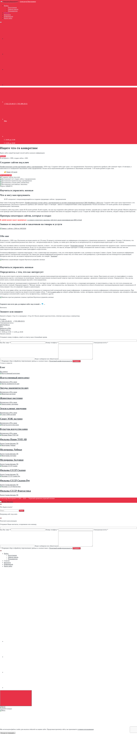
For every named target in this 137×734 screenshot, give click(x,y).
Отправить (76, 361)
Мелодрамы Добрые (11, 449)
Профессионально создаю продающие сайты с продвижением (21, 166)
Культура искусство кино (14, 429)
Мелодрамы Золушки (11, 460)
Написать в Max (5, 328)
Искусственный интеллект (14, 377)
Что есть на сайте (6, 175)
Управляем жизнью (77, 245)
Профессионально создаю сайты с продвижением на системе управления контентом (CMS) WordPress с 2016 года (64, 203)
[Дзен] (19, 85)
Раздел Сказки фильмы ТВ (9, 443)
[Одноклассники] (19, 54)
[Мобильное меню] (1, 22)
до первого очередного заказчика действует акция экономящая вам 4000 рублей (54, 220)
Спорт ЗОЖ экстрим (11, 418)
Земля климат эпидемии (13, 408)
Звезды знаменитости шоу (14, 388)
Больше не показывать (8, 733)
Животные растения (11, 398)
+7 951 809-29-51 (21, 104)
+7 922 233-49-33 (10, 104)
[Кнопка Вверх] (16, 698)
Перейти (3, 156)
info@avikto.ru (5, 325)
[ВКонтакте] (19, 39)
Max (5, 121)
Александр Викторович (28, 1)
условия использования (85, 729)
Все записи (4, 371)
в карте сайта (55, 292)
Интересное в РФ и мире (8, 382)
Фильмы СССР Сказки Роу (15, 480)
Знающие (54, 256)
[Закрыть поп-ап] (1, 550)
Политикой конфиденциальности (60, 361)
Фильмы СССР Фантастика (15, 490)
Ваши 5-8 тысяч (11, 172)
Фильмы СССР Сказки (13, 470)
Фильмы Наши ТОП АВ (13, 439)
